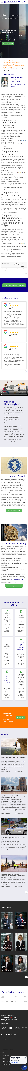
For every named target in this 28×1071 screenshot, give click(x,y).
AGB (4, 1052)
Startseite (5, 60)
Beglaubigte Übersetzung (13, 543)
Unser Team (6, 907)
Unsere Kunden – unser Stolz (12, 992)
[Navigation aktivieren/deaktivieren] (2, 2)
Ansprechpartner (7, 74)
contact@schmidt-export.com (10, 1019)
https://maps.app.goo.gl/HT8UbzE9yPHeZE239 (5, 306)
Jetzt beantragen (8, 43)
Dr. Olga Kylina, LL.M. (7, 942)
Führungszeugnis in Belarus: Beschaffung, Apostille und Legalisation (13, 838)
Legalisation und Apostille (13, 476)
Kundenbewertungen (9, 298)
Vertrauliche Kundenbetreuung (7, 679)
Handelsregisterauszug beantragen (14, 285)
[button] (19, 2)
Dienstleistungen (13, 60)
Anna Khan (19, 968)
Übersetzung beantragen (14, 586)
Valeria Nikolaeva (5, 967)
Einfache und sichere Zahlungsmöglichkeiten (20, 646)
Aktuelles (5, 734)
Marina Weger (20, 946)
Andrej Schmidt (21, 920)
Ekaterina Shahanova (17, 77)
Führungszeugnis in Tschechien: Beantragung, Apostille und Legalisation (13, 874)
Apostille (23, 761)
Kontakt (4, 1040)
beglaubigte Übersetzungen (16, 579)
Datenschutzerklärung (8, 1049)
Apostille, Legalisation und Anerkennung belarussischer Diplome (13, 796)
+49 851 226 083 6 (16, 81)
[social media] (2, 1034)
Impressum (5, 1046)
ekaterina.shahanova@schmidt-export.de (18, 85)
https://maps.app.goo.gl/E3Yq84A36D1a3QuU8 (5, 348)
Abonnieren (20, 717)
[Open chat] (24, 1067)
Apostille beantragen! (14, 510)
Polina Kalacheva (5, 771)
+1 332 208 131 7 (7, 1017)
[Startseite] (11, 2)
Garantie (5, 1043)
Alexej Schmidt (7, 923)
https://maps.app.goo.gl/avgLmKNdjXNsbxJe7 (5, 333)
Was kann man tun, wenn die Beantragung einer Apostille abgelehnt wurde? (13, 758)
